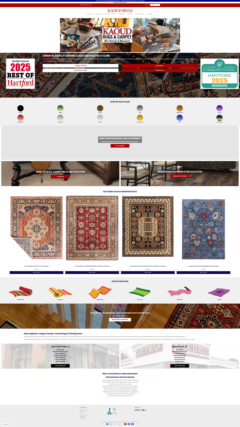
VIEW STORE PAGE (60, 366)
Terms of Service (83, 415)
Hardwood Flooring (60, 357)
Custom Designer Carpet (60, 355)
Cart (147, 5)
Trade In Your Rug (60, 361)
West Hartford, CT (84, 410)
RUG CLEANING (120, 146)
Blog (81, 413)
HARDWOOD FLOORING (180, 176)
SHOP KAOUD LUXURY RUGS (120, 319)
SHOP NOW (159, 66)
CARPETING (60, 176)
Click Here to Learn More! (120, 2)
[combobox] (155, 5)
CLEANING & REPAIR (80, 66)
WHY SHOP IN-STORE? (80, 70)
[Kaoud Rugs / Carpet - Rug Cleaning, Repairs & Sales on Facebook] (137, 410)
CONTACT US (159, 70)
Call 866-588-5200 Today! (86, 5)
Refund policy (83, 416)
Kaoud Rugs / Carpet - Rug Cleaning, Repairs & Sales (121, 422)
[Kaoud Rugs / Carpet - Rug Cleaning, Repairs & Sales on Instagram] (141, 410)
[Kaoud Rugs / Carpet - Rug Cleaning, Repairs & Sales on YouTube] (143, 410)
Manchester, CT (83, 411)
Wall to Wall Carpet (60, 353)
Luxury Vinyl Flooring (60, 359)
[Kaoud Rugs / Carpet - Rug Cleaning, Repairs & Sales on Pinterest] (139, 410)
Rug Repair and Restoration (60, 351)
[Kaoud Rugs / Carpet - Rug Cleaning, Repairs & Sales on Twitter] (135, 410)
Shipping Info (82, 418)
